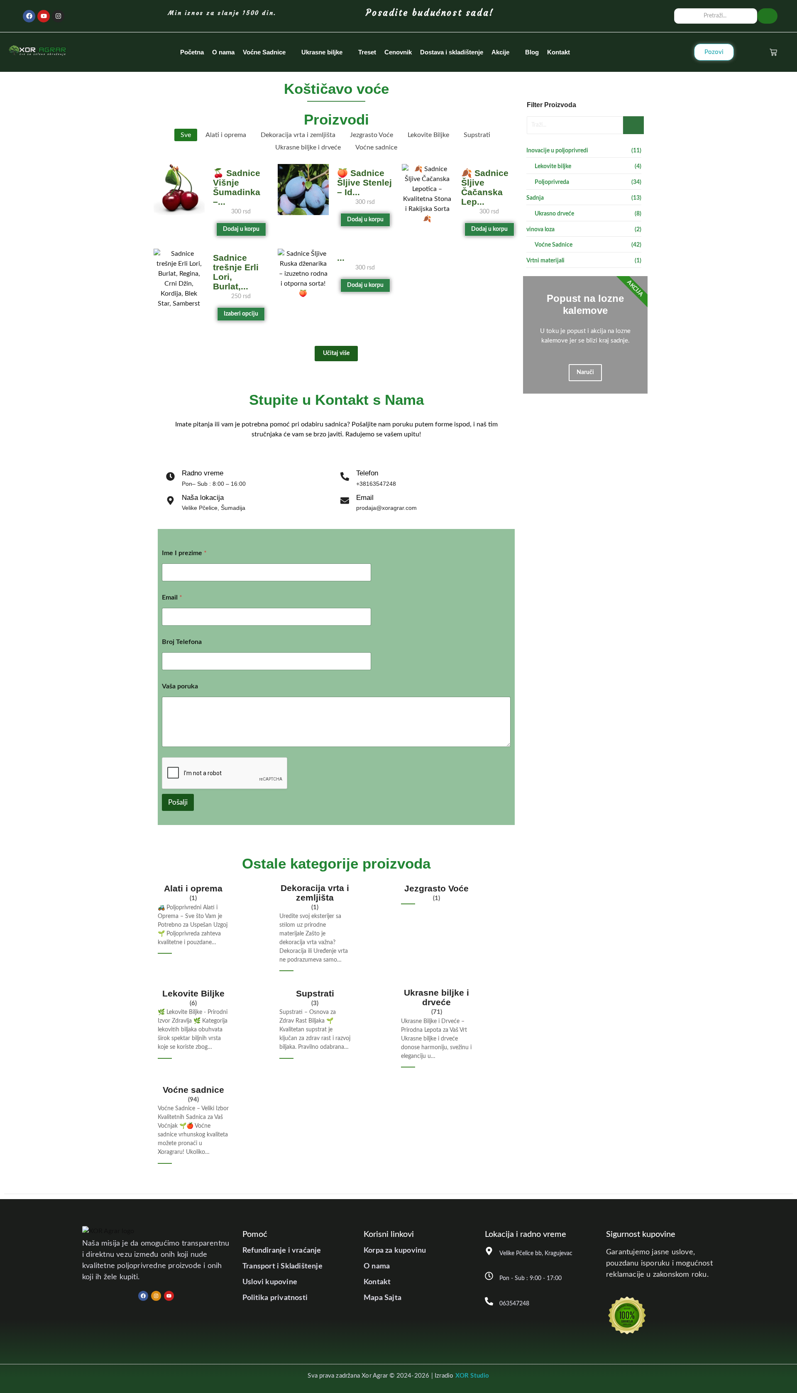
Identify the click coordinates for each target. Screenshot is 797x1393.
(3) (314, 1003)
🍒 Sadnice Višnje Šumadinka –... (236, 187)
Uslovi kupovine (269, 1282)
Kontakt (377, 1282)
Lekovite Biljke (193, 993)
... (341, 257)
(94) (193, 1100)
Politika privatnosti (275, 1298)
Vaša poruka (180, 686)
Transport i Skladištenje (282, 1266)
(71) (436, 1012)
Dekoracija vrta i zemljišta (315, 892)
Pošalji (178, 802)
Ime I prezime (184, 553)
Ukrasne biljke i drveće (436, 997)
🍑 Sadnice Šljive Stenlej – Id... (364, 182)
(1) (193, 898)
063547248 (514, 1304)
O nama (377, 1266)
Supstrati (315, 993)
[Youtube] (43, 16)
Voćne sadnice (193, 1089)
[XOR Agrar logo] (37, 51)
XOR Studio (472, 1376)
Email (172, 597)
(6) (193, 1003)
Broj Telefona (182, 642)
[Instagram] (58, 16)
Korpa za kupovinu (395, 1250)
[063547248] (489, 1302)
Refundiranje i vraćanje (281, 1250)
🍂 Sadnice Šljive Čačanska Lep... (485, 187)
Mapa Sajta (382, 1298)
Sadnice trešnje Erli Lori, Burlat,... (236, 272)
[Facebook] (29, 16)
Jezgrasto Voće (436, 888)
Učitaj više (336, 353)
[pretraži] (767, 16)
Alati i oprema (193, 888)
